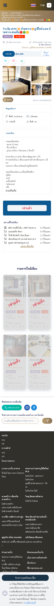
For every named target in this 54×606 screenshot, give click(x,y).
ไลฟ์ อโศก (29, 479)
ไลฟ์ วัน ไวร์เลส (31, 500)
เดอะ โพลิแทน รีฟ (32, 528)
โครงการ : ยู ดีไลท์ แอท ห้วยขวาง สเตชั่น (36, 47)
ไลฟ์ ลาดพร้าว (7, 503)
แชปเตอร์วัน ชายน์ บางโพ (12, 525)
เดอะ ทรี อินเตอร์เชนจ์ (11, 521)
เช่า (3, 443)
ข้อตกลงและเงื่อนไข (35, 552)
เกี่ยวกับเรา (31, 562)
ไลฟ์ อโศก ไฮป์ (31, 490)
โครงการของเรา (8, 460)
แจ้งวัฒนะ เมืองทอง (34, 537)
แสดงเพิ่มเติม (27, 246)
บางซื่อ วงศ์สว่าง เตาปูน (12, 516)
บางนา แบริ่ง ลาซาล (11, 468)
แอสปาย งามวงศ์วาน (33, 541)
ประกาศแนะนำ (16, 13)
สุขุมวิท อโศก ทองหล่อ (12, 537)
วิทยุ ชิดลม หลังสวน (34, 496)
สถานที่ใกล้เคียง (11, 222)
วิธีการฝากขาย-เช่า (35, 568)
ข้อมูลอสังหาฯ (11, 108)
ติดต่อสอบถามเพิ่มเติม (11, 401)
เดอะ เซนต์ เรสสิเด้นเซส (12, 507)
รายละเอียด (10, 133)
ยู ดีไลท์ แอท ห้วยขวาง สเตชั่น (12, 17)
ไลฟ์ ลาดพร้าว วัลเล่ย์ (10, 511)
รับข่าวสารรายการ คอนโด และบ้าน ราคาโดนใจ (23, 415)
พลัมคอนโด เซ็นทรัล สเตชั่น (36, 531)
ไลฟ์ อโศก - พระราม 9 (34, 475)
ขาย (3, 440)
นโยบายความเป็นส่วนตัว (37, 557)
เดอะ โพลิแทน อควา (33, 524)
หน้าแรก (5, 13)
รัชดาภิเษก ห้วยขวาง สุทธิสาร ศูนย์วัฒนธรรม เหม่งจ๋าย (21, 15)
